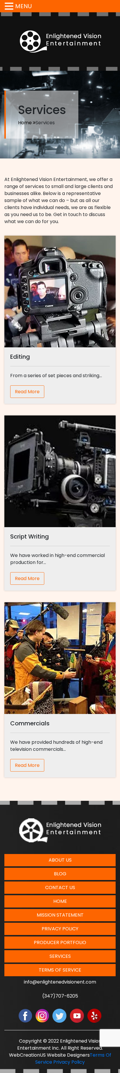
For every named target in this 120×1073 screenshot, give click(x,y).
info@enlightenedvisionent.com (60, 982)
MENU (23, 6)
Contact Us (60, 887)
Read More (27, 391)
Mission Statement (60, 915)
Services (60, 956)
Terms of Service (60, 970)
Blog (60, 873)
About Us (60, 860)
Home (25, 122)
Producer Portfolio (60, 942)
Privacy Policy (60, 928)
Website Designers (68, 1055)
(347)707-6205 (60, 996)
